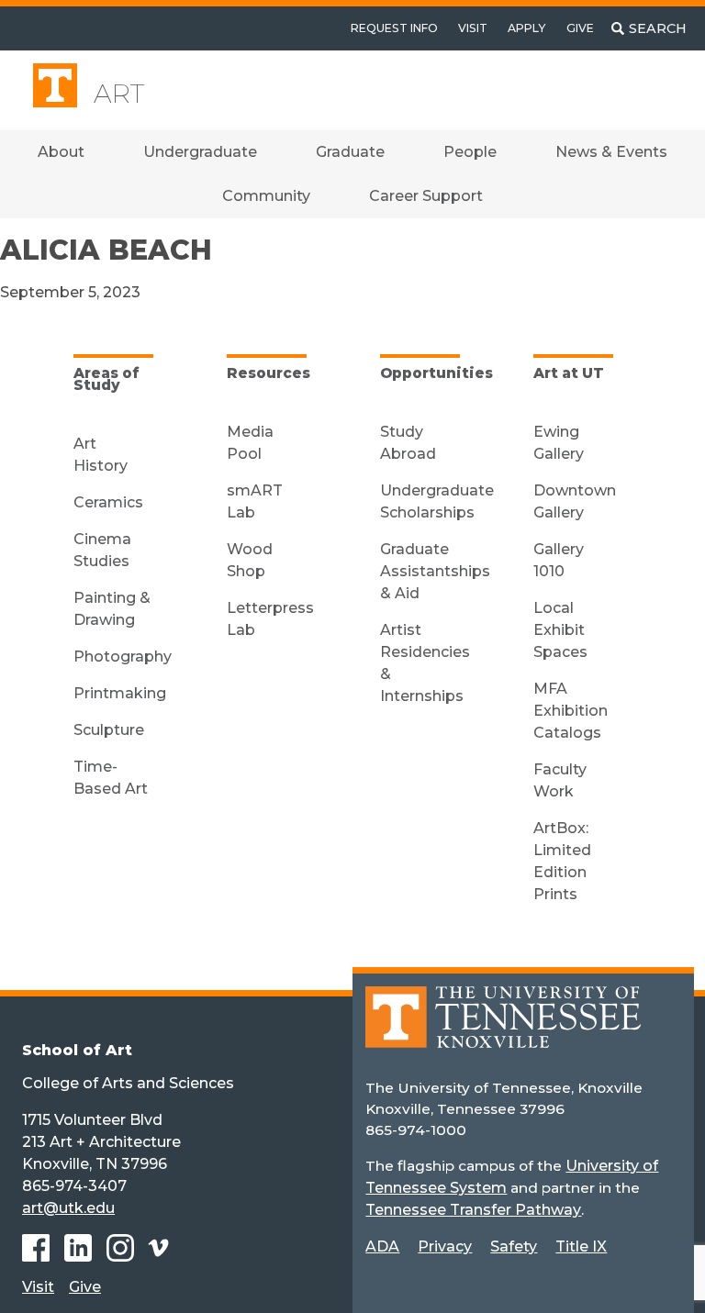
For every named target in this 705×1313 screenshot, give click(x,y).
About (61, 152)
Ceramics (108, 502)
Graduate (350, 152)
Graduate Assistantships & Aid (435, 571)
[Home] (503, 1030)
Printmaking (119, 693)
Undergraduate (200, 152)
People (470, 152)
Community (266, 196)
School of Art (77, 1050)
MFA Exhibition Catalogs (570, 710)
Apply (526, 28)
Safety (513, 1246)
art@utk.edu (68, 1208)
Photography (122, 656)
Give (580, 28)
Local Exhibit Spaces (560, 630)
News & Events (611, 152)
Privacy (445, 1246)
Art (119, 93)
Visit (472, 28)
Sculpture (108, 730)
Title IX (581, 1246)
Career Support (426, 196)
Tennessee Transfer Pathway (473, 1209)
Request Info (394, 28)
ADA (382, 1246)
